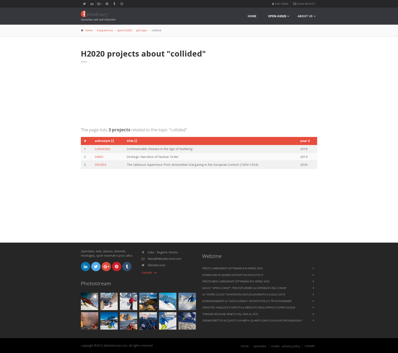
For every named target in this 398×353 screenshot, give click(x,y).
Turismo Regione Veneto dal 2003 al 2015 (230, 314)
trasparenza (105, 30)
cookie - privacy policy (285, 346)
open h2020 (124, 30)
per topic (141, 30)
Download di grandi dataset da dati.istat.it (232, 275)
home (252, 16)
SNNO (99, 157)
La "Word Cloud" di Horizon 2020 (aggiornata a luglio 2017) (243, 294)
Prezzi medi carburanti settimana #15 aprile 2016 (235, 281)
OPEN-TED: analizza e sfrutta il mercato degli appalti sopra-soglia (248, 307)
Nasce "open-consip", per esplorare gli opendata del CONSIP (244, 288)
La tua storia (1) (305, 3)
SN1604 (100, 164)
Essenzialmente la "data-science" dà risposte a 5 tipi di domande (247, 301)
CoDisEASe (102, 149)
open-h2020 (277, 16)
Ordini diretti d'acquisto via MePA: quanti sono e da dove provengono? (252, 320)
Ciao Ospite (281, 3)
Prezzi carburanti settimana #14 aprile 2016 (232, 268)
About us (305, 16)
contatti (310, 346)
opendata (259, 346)
